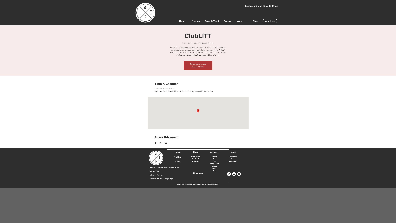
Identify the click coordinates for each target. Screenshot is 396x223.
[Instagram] (229, 174)
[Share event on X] (161, 143)
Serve (214, 168)
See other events (198, 67)
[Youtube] (239, 174)
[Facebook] (234, 174)
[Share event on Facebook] (156, 143)
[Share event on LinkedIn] (166, 143)
